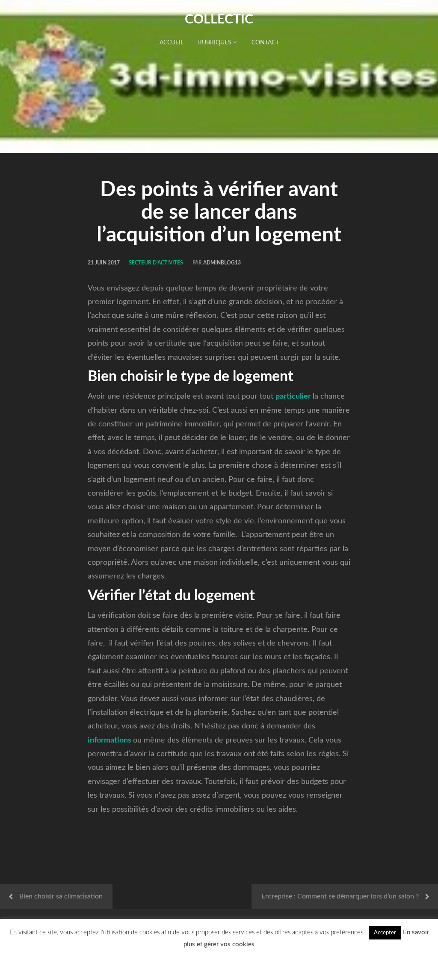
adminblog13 (222, 262)
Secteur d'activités (156, 262)
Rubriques (215, 43)
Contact (265, 43)
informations (109, 740)
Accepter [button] (385, 933)
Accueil (171, 43)
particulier (293, 396)
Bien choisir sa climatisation (61, 896)
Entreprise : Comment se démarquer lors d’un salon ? (340, 896)
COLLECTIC (219, 19)
